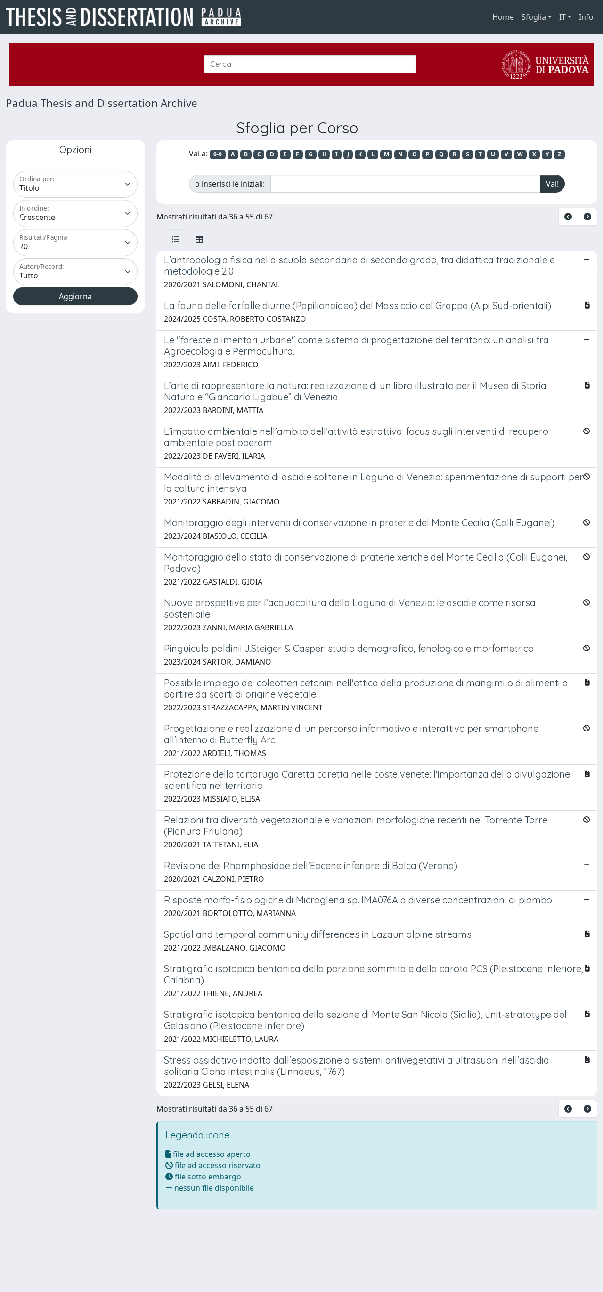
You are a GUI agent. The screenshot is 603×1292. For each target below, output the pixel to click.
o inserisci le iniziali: (230, 184)
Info (586, 17)
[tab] (175, 239)
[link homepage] (127, 17)
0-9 (217, 154)
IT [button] (562, 17)
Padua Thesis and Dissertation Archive (101, 103)
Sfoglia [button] (534, 17)
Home (503, 17)
